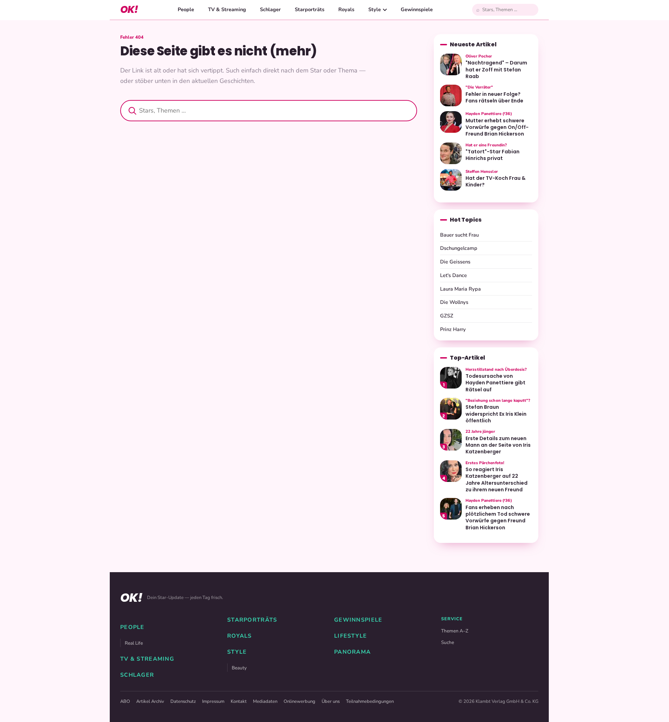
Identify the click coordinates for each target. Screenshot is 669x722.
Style (374, 9)
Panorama (352, 652)
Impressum (213, 701)
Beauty (239, 668)
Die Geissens (455, 261)
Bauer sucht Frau (459, 234)
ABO (125, 701)
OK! (129, 9)
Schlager (270, 9)
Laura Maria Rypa (460, 288)
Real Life (134, 643)
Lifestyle (350, 636)
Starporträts (309, 9)
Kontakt (239, 701)
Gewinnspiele (417, 9)
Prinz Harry (453, 329)
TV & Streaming (227, 9)
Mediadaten (265, 701)
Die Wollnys (454, 302)
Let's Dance (453, 275)
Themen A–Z (454, 631)
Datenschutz (183, 701)
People (186, 9)
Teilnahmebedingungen (370, 701)
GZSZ (446, 315)
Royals (346, 9)
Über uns (331, 701)
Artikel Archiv (150, 701)
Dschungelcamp (458, 248)
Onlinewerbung (299, 701)
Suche (447, 642)
